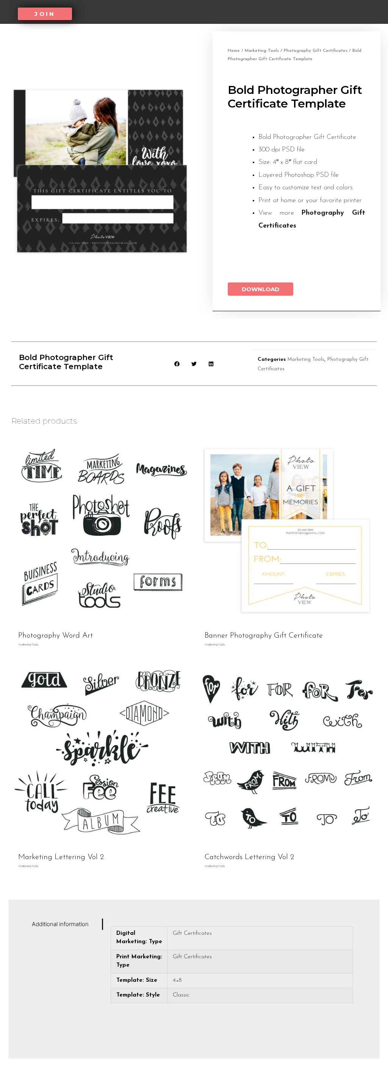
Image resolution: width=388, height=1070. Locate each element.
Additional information (60, 924)
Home (234, 50)
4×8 (177, 980)
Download (260, 289)
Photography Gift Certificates (315, 50)
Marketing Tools (262, 50)
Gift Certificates (192, 933)
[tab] (65, 924)
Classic (181, 995)
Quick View (101, 621)
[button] (45, 14)
